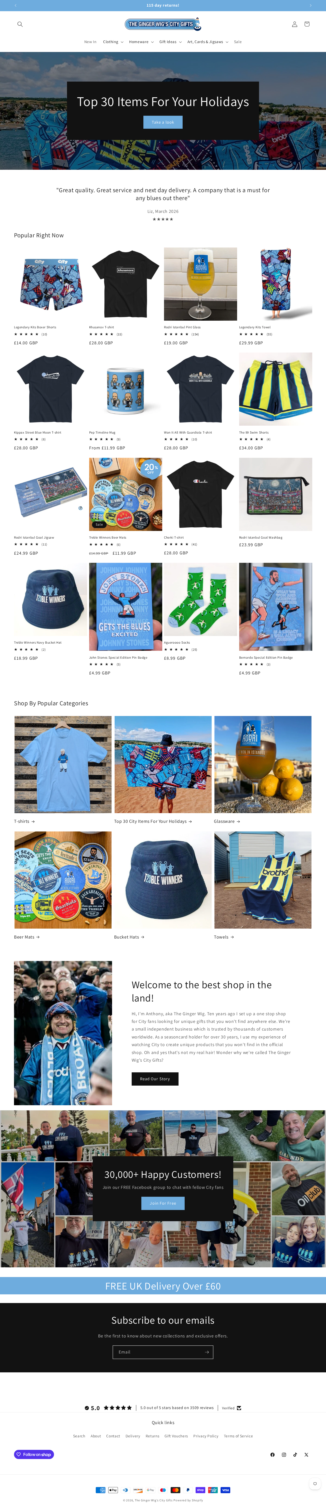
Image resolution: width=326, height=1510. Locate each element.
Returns (152, 1435)
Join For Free (163, 1203)
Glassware (224, 821)
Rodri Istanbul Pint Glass (182, 327)
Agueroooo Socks (177, 643)
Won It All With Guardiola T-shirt (188, 433)
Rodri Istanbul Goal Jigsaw (34, 538)
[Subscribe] (207, 1352)
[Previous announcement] (15, 5)
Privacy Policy (205, 1435)
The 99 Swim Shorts (254, 433)
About (96, 1435)
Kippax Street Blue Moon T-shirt (37, 433)
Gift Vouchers (176, 1435)
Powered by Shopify (188, 1500)
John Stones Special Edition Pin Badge (118, 658)
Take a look (163, 122)
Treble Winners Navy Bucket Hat (38, 643)
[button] (20, 24)
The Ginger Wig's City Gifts (154, 1500)
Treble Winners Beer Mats (107, 538)
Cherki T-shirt (174, 538)
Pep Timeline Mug (102, 433)
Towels (221, 937)
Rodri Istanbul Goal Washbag (261, 538)
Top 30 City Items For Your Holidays (150, 821)
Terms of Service (238, 1435)
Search (79, 1435)
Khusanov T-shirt (101, 327)
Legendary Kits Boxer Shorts (35, 327)
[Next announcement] (310, 5)
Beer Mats (24, 937)
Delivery (133, 1435)
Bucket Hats (126, 937)
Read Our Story (155, 1079)
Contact (113, 1435)
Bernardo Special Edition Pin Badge (266, 658)
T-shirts (21, 821)
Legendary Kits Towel (255, 327)
